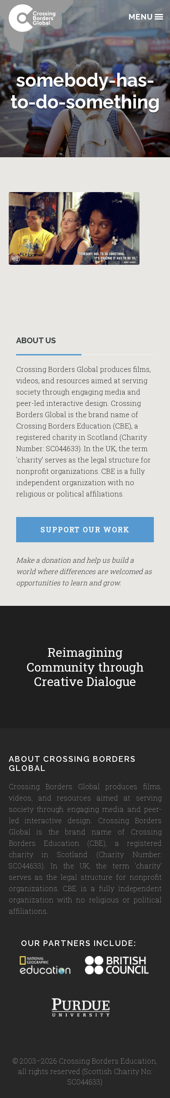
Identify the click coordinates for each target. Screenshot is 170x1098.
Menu (141, 17)
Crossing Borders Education (52, 18)
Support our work (85, 529)
